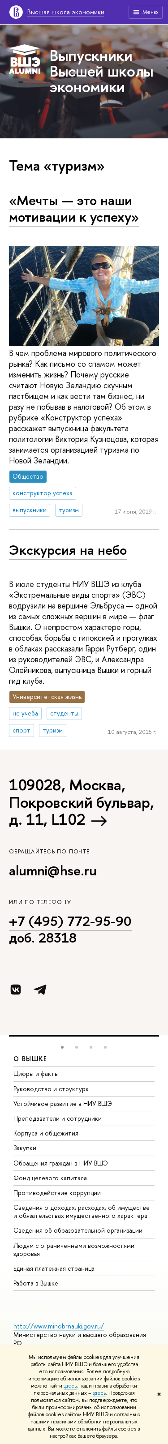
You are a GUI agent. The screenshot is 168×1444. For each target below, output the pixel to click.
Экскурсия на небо (68, 549)
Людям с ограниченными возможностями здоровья (73, 1249)
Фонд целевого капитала (50, 1178)
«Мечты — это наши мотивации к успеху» (74, 208)
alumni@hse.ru (53, 870)
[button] (62, 1047)
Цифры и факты (36, 1073)
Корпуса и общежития (45, 1133)
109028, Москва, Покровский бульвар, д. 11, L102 (81, 802)
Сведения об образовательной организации (77, 1230)
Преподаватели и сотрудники (57, 1118)
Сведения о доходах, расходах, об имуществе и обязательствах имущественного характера (81, 1211)
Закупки (24, 1148)
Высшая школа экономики (65, 12)
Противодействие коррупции (57, 1192)
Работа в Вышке (35, 1283)
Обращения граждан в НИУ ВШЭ (60, 1163)
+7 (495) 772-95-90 (70, 921)
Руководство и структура (51, 1088)
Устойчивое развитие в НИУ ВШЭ (62, 1103)
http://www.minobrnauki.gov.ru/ (58, 1326)
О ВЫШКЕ (30, 1058)
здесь (70, 1385)
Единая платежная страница (54, 1268)
